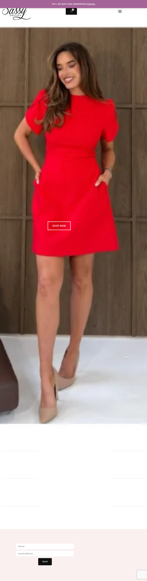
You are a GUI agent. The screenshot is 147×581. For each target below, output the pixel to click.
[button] (120, 11)
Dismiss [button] (91, 4)
